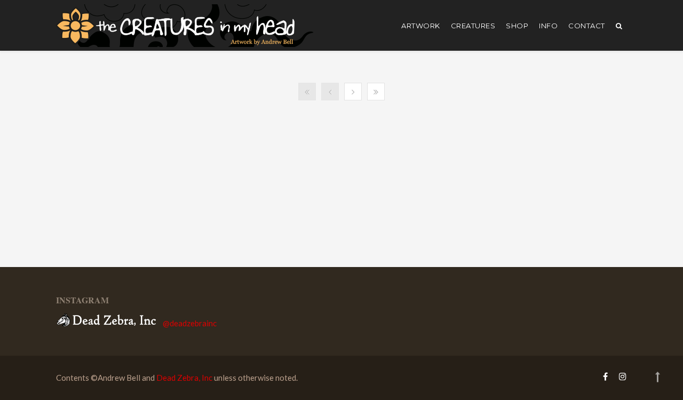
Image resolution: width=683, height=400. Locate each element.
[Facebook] (605, 376)
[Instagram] (620, 376)
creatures (473, 25)
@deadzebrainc (190, 323)
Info (548, 25)
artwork (420, 25)
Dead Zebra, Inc (184, 377)
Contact (586, 25)
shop (517, 25)
